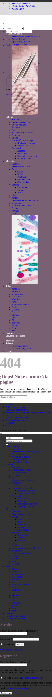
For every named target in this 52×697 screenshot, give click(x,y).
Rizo (14, 330)
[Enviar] (7, 35)
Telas (8, 286)
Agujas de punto (19, 39)
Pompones (16, 135)
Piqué (14, 328)
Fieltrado (16, 127)
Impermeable (17, 294)
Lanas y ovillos (13, 31)
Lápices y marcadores (21, 205)
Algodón (16, 289)
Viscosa (15, 315)
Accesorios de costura (21, 166)
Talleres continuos (20, 346)
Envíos (9, 415)
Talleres (9, 343)
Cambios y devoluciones (17, 417)
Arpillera (16, 291)
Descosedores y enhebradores (25, 200)
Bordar (20, 174)
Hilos (14, 195)
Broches (21, 192)
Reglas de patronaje (26, 143)
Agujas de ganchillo (21, 41)
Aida (14, 320)
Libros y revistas (19, 44)
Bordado (15, 119)
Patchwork (16, 148)
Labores (9, 117)
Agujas (15, 169)
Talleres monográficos (22, 348)
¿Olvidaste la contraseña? (11, 649)
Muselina (16, 299)
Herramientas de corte (21, 122)
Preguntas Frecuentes (15, 420)
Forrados (21, 190)
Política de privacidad (15, 407)
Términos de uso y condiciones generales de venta (28, 412)
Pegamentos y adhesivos (23, 132)
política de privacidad (32, 678)
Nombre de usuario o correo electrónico (19, 631)
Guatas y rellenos (19, 124)
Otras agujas (23, 182)
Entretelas (16, 322)
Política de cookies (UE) (17, 410)
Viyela (14, 317)
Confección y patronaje (22, 140)
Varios (14, 213)
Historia (9, 351)
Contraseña (6, 639)
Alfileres (15, 198)
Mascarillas (17, 296)
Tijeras (15, 208)
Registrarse (6, 693)
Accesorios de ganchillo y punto (26, 36)
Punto (14, 307)
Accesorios (22, 151)
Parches (15, 211)
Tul (13, 312)
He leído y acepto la (23, 678)
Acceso (20, 645)
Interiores (10, 333)
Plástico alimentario (20, 304)
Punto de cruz (23, 179)
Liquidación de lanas (15, 336)
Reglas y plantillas (25, 158)
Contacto (10, 423)
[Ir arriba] (1, 433)
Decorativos (22, 187)
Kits (13, 130)
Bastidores (22, 153)
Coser (20, 171)
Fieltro (14, 325)
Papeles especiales (25, 145)
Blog (8, 425)
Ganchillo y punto (14, 33)
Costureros (16, 164)
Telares (15, 138)
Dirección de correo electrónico (15, 662)
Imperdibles (17, 203)
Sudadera (16, 309)
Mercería (10, 161)
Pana (14, 302)
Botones (15, 184)
